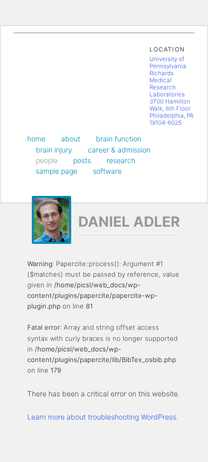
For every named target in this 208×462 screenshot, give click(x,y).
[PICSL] (37, 70)
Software (107, 171)
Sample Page (56, 171)
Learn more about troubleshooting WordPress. (102, 417)
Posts (82, 160)
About (70, 138)
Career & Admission (119, 149)
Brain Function (118, 138)
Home (36, 138)
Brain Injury (54, 149)
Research (121, 160)
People (47, 160)
